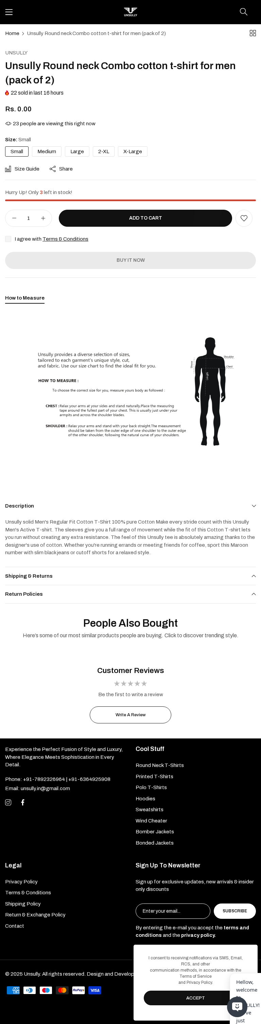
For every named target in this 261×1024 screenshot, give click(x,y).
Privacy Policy (21, 881)
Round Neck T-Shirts (160, 765)
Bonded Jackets (155, 843)
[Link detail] (8, 802)
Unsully (16, 52)
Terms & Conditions (65, 239)
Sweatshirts (149, 809)
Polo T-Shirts (151, 787)
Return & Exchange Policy (35, 914)
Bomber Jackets (155, 831)
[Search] (243, 12)
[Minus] (14, 218)
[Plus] (43, 218)
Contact (14, 926)
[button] (244, 218)
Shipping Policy (23, 904)
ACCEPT (195, 998)
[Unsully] (130, 12)
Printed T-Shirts (154, 776)
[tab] (25, 299)
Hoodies (145, 798)
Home (12, 33)
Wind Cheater (151, 820)
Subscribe (235, 911)
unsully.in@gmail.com (37, 788)
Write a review (131, 715)
